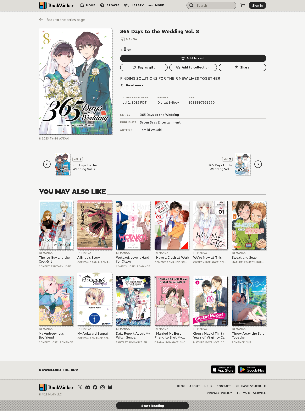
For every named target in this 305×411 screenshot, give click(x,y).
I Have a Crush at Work (172, 257)
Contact (224, 386)
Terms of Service (251, 393)
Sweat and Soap (244, 257)
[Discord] (87, 387)
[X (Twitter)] (80, 387)
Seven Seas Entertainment (160, 122)
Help (208, 386)
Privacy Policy (219, 393)
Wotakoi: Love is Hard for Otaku (132, 260)
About (194, 386)
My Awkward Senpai (92, 333)
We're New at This (207, 257)
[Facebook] (95, 387)
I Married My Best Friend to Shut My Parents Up (168, 335)
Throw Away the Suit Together (248, 335)
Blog (181, 386)
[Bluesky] (109, 387)
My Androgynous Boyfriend (51, 335)
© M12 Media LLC (50, 394)
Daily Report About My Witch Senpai (133, 335)
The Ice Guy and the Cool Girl (54, 260)
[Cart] (242, 5)
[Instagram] (102, 387)
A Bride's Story (88, 257)
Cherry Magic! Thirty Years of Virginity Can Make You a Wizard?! (209, 335)
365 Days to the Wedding (159, 115)
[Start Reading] (75, 81)
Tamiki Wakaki (151, 130)
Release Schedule (250, 386)
